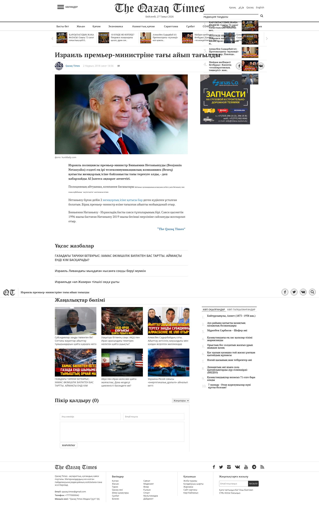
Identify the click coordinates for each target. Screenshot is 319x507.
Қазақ (232, 7)
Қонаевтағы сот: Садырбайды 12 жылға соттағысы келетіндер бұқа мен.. (222, 79)
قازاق (241, 7)
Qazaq (250, 7)
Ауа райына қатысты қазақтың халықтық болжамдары (226, 324)
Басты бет (62, 26)
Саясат (146, 480)
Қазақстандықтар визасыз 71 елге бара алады (231, 378)
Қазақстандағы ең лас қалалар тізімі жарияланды (229, 339)
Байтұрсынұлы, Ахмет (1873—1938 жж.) (231, 316)
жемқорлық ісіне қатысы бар (123, 200)
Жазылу (253, 483)
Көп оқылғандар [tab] (214, 309)
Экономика (115, 26)
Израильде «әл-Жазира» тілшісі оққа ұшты (87, 282)
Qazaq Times (72, 65)
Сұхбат (190, 26)
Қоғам (97, 26)
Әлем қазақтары (120, 492)
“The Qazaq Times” (171, 229)
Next (266, 38)
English (260, 7)
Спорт (146, 492)
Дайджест (148, 498)
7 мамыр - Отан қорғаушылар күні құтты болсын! (229, 386)
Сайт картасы (190, 489)
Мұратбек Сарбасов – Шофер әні (227, 330)
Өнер (146, 486)
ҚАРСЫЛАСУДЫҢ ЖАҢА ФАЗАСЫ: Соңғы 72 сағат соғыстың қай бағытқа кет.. (223, 26)
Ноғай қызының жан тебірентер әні (229, 360)
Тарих (115, 486)
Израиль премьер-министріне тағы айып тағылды (55, 292)
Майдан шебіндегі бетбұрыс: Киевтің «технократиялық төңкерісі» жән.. (220, 66)
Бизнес (115, 498)
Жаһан (81, 26)
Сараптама (171, 26)
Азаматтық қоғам (143, 26)
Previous (52, 38)
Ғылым (147, 489)
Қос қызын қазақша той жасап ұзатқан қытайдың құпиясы (231, 354)
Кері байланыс (190, 492)
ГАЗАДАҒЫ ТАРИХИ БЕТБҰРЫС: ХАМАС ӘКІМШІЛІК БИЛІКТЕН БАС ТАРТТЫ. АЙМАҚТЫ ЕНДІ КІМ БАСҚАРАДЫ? (118, 258)
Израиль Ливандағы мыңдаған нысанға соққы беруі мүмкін (100, 271)
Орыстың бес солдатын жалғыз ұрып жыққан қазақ (230, 346)
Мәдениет (148, 483)
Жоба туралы (190, 480)
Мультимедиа (150, 495)
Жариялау (68, 445)
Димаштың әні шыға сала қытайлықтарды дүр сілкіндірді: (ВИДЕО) (227, 370)
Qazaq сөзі (117, 489)
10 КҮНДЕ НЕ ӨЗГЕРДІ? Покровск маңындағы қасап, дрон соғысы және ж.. (224, 39)
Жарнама (188, 486)
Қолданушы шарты (193, 483)
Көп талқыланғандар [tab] (241, 309)
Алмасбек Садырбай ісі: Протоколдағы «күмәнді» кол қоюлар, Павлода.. (224, 52)
